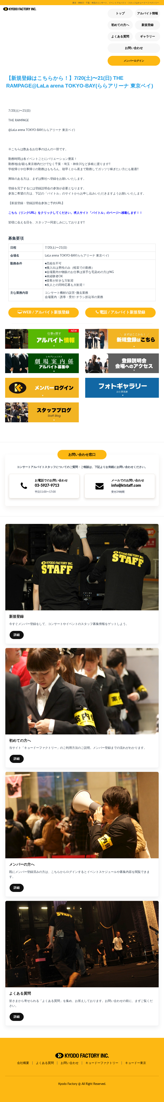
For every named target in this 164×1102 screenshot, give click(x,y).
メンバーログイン (134, 60)
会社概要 (23, 1063)
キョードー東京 (135, 1063)
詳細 (17, 634)
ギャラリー (147, 36)
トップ (120, 13)
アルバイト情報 (147, 13)
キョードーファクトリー (101, 1063)
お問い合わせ (134, 48)
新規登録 (148, 25)
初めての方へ (120, 25)
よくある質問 (120, 36)
